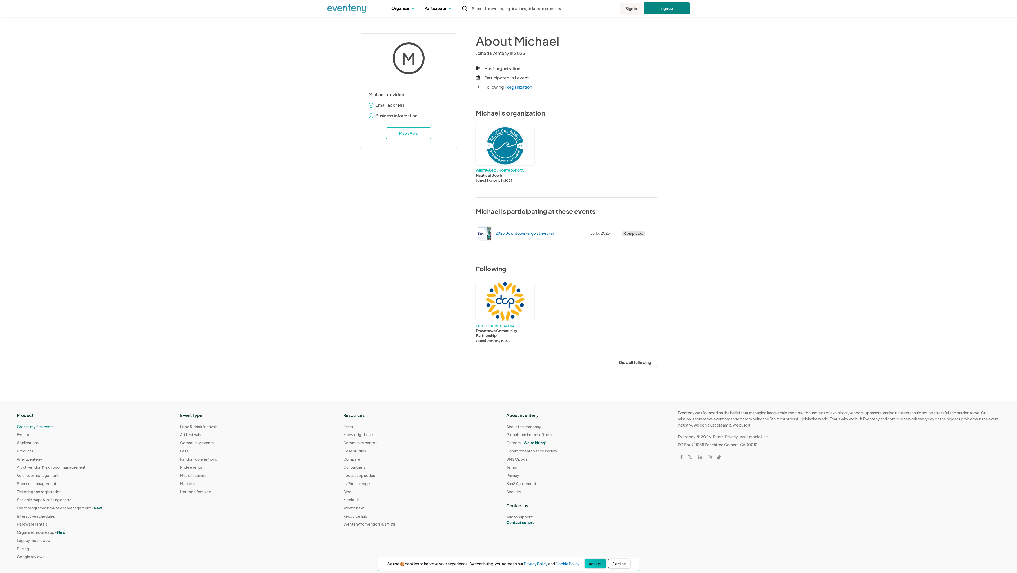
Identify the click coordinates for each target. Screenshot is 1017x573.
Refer (348, 426)
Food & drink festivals (198, 426)
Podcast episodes (359, 475)
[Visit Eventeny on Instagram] (710, 457)
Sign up (666, 8)
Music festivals (193, 475)
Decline (619, 563)
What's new (353, 507)
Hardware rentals (32, 524)
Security (513, 491)
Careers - (526, 442)
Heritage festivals (195, 491)
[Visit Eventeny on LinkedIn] (700, 457)
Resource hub (355, 516)
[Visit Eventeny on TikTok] (719, 457)
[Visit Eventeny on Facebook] (681, 457)
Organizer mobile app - (41, 532)
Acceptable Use (754, 436)
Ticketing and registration (39, 491)
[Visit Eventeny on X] (690, 457)
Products (25, 450)
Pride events (191, 467)
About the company (523, 426)
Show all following (634, 362)
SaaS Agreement (521, 483)
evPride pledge (356, 483)
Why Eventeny (29, 459)
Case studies (354, 450)
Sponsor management (36, 483)
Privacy (512, 475)
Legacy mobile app (33, 540)
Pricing (23, 548)
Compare (351, 459)
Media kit (351, 499)
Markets (187, 483)
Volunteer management (38, 475)
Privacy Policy (536, 563)
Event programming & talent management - (59, 507)
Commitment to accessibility (531, 450)
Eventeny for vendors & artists (369, 524)
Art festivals (190, 434)
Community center (360, 442)
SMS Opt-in (516, 459)
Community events (197, 442)
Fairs (184, 450)
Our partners (354, 467)
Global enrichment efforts (529, 434)
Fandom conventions (198, 459)
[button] (404, 8)
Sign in (631, 8)
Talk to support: (520, 519)
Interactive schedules (36, 516)
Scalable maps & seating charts (44, 499)
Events (23, 434)
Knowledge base (358, 434)
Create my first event (35, 426)
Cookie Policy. (567, 563)
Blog (347, 491)
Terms (511, 467)
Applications (28, 442)
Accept (595, 563)
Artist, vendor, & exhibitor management (51, 467)
